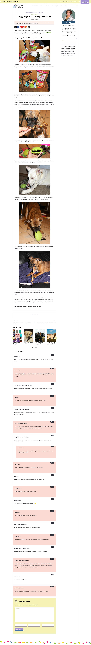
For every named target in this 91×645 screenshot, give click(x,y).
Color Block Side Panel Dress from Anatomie (47, 322)
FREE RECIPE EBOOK (14, 1)
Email (30, 625)
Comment (17, 608)
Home (61, 1)
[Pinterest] (79, 2)
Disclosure (75, 1)
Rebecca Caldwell (35, 19)
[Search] (74, 40)
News (61, 5)
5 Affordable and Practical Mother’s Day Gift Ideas (16, 343)
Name (16, 625)
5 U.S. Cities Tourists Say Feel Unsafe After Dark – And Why (51, 343)
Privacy (71, 1)
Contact (67, 1)
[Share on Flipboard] (21, 27)
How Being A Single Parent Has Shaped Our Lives (39, 343)
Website (44, 625)
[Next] (55, 338)
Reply (53, 354)
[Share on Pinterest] (23, 27)
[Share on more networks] (29, 27)
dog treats (48, 32)
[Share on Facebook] (18, 27)
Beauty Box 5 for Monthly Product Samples (22, 322)
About (64, 1)
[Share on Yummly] (26, 27)
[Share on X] (15, 27)
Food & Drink (35, 5)
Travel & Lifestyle (54, 5)
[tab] (32, 347)
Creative (47, 5)
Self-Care (42, 5)
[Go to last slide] (13, 338)
